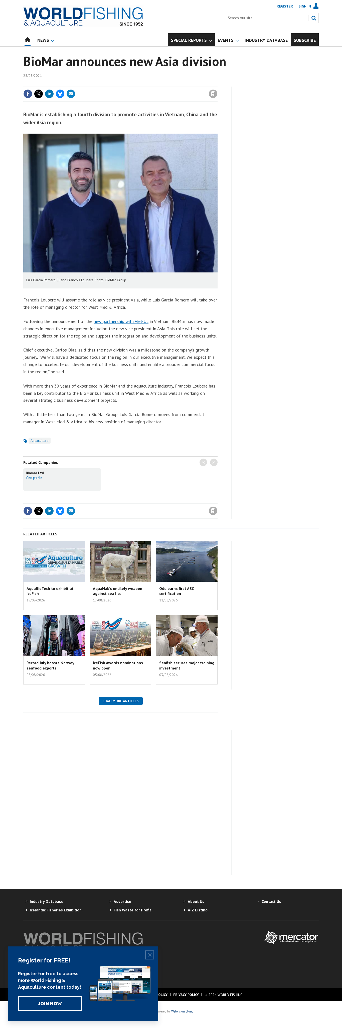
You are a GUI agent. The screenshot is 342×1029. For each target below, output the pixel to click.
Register (285, 6)
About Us (196, 901)
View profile (34, 478)
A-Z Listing (198, 909)
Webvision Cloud (182, 1011)
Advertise (122, 901)
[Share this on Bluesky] (60, 93)
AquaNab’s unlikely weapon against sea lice (117, 591)
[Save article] (213, 93)
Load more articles (121, 701)
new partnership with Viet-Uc (121, 321)
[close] (217, 83)
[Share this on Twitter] (38, 93)
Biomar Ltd (35, 473)
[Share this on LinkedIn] (49, 93)
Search (314, 18)
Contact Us (271, 901)
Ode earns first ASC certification (176, 591)
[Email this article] (70, 93)
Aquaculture (40, 440)
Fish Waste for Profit (132, 909)
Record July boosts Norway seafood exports (50, 665)
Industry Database (46, 901)
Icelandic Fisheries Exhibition (56, 909)
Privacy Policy (186, 994)
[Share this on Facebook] (27, 93)
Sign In (305, 6)
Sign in (154, 83)
